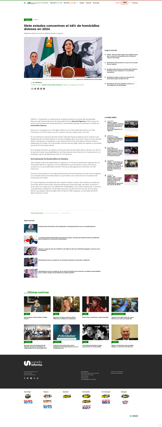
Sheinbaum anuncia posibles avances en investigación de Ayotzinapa (120, 84)
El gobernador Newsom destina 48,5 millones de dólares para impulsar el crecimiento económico (122, 70)
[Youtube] (31, 378)
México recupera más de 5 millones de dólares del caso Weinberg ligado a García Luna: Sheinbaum (69, 249)
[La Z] (86, 407)
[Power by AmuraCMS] (134, 416)
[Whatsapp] (32, 88)
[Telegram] (44, 88)
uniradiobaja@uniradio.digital (88, 379)
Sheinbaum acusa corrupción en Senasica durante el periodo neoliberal (64, 260)
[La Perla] (125, 402)
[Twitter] (35, 88)
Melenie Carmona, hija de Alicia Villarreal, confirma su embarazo (64, 318)
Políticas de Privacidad (116, 373)
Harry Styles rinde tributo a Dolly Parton (35, 318)
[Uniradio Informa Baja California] (37, 3)
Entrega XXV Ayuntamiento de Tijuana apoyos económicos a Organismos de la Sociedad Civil (35, 347)
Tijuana (81, 3)
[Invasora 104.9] (67, 396)
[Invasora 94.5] (47, 396)
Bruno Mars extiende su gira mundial (95, 317)
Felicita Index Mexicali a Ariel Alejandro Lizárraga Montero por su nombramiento (66, 226)
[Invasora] (28, 396)
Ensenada (96, 3)
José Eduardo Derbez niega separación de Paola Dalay (92, 346)
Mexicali (88, 3)
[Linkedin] (41, 88)
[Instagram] (34, 378)
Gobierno (28, 19)
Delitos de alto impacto (52, 213)
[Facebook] (38, 88)
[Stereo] (86, 396)
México (35, 19)
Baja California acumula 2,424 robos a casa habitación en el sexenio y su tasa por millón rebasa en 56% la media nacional (115, 152)
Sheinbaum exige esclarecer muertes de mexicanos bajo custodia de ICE (120, 77)
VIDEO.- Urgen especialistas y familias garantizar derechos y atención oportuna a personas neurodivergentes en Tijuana (115, 126)
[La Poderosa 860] (47, 401)
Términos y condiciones (117, 371)
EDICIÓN (55, 3)
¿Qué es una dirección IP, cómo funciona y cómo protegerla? (122, 318)
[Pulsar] (28, 401)
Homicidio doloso (65, 213)
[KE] (125, 396)
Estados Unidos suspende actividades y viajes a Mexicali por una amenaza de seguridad (115, 139)
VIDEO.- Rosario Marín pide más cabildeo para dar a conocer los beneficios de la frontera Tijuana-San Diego (122, 56)
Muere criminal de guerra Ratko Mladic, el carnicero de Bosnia (122, 346)
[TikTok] (37, 378)
